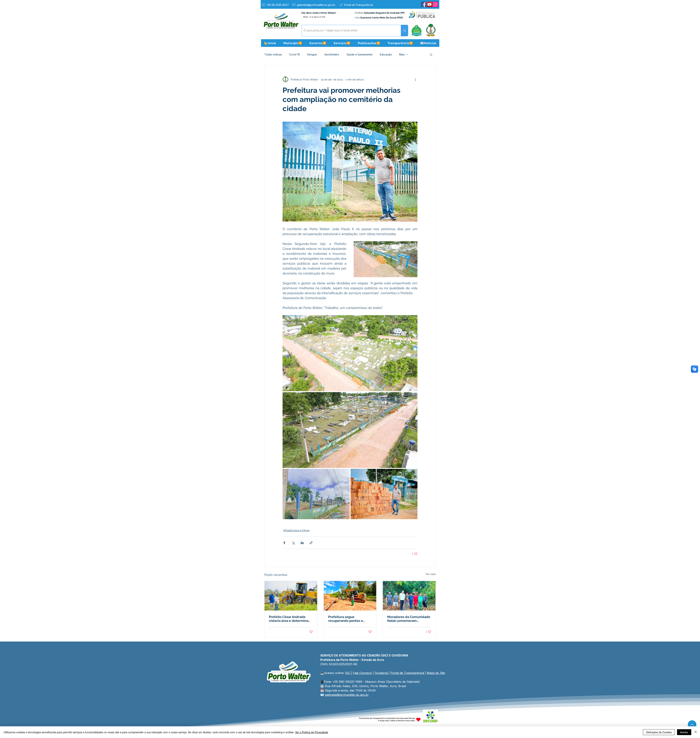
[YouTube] (429, 4)
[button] (293, 43)
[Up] (692, 724)
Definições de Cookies (659, 732)
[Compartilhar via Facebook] (284, 543)
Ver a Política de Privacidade (311, 732)
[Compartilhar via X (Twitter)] (293, 543)
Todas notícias (273, 54)
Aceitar (684, 732)
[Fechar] (695, 732)
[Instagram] (435, 4)
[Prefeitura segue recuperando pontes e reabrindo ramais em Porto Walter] (350, 596)
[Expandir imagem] (350, 353)
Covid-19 (294, 54)
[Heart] (418, 719)
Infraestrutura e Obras (296, 530)
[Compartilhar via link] (311, 543)
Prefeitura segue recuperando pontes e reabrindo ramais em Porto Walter (349, 619)
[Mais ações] (415, 79)
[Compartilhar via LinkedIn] (302, 543)
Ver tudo (430, 574)
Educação (386, 54)
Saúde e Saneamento (360, 54)
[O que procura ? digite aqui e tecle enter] (404, 30)
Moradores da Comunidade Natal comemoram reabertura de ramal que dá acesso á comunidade (408, 619)
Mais (402, 54)
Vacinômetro (331, 54)
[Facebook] (423, 4)
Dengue (312, 54)
